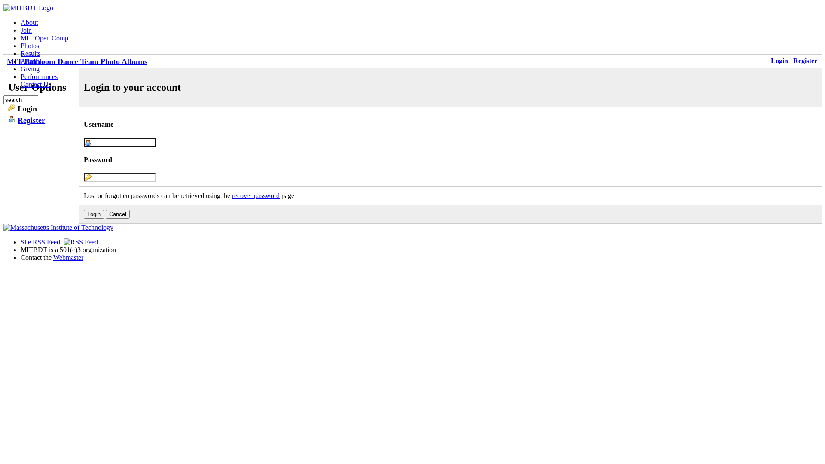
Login (779, 60)
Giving (30, 69)
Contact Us (36, 84)
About (29, 22)
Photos (30, 45)
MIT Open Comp (44, 38)
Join (26, 30)
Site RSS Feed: (42, 242)
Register (805, 60)
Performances (39, 76)
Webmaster (68, 257)
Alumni (31, 61)
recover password (256, 195)
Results (30, 53)
